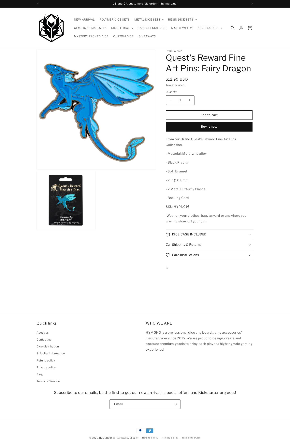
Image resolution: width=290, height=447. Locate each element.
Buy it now (209, 126)
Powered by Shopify (127, 438)
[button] (149, 19)
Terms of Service (48, 381)
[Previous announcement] (38, 4)
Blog (39, 374)
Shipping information (50, 353)
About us (42, 332)
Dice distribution (47, 346)
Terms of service (191, 438)
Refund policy (45, 360)
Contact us (43, 339)
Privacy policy (46, 367)
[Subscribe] (175, 404)
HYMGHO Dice (107, 438)
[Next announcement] (252, 4)
